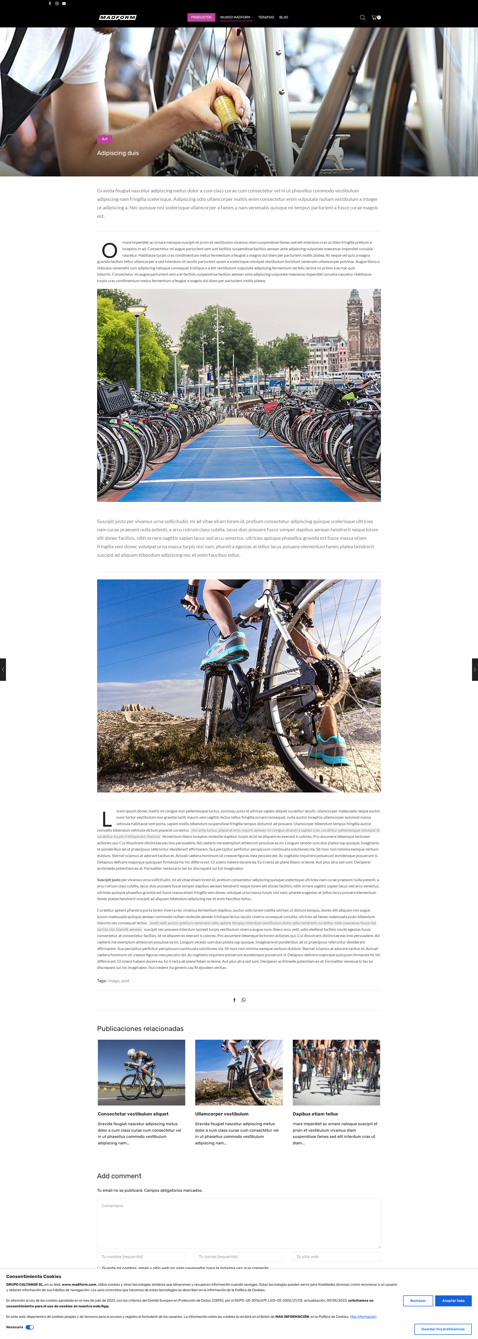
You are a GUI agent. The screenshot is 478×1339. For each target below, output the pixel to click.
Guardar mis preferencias (443, 1329)
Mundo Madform (235, 17)
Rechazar (418, 1301)
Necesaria (14, 1327)
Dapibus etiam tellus (315, 1114)
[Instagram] (57, 4)
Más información (363, 1317)
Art (105, 139)
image (113, 980)
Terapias (266, 17)
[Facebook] (50, 4)
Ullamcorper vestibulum (222, 1114)
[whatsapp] (242, 1000)
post (125, 980)
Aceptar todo (453, 1301)
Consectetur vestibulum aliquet (133, 1114)
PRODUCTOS (201, 17)
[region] (239, 1304)
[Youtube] (64, 4)
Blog (283, 17)
